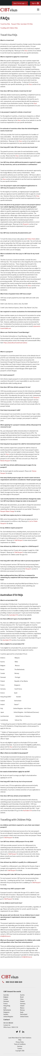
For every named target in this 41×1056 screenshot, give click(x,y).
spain (21, 1012)
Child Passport (18, 540)
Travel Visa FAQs (5, 24)
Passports (26, 224)
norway (22, 1010)
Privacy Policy (20, 1042)
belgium (5, 997)
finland (22, 1001)
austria (22, 995)
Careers (19, 1049)
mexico (22, 1008)
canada (5, 999)
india (4, 1008)
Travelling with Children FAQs (9, 28)
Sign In (34, 3)
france (5, 1004)
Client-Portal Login (19, 3)
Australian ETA (13, 615)
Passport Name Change (7, 511)
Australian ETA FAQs (27, 24)
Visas (26, 51)
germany (22, 1004)
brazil (21, 997)
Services (19, 1046)
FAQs (19, 1040)
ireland (22, 1006)
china (21, 999)
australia (6, 995)
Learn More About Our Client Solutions (19, 1038)
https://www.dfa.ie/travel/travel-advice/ (15, 343)
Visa (11, 747)
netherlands (7, 1010)
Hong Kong (6, 1006)
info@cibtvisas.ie (5, 936)
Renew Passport (5, 461)
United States (24, 1017)
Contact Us (6, 1025)
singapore (6, 1012)
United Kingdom (8, 1017)
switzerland (23, 1014)
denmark (6, 1001)
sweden (5, 1014)
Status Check (31, 239)
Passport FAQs (15, 24)
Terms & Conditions (20, 1044)
